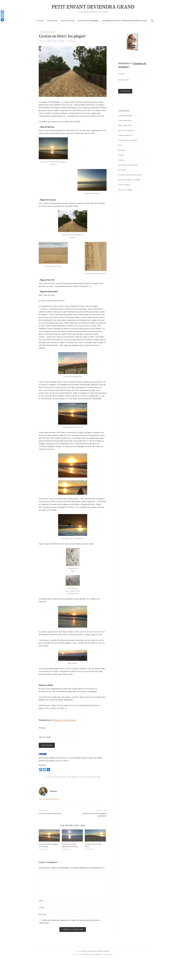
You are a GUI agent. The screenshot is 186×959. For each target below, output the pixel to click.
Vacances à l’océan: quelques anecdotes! (70, 845)
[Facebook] (2, 12)
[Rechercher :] (152, 21)
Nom (41, 901)
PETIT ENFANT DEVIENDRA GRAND (93, 7)
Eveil (120, 145)
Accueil (40, 21)
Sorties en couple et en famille (129, 180)
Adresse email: (45, 737)
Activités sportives (125, 120)
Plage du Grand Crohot (81, 777)
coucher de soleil (54, 777)
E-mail (42, 907)
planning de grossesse (64, 720)
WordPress (85, 954)
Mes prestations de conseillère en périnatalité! (124, 21)
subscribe (89, 920)
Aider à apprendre (124, 125)
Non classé (122, 170)
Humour (121, 160)
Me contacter (67, 21)
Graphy (98, 954)
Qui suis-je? (52, 21)
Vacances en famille (47, 32)
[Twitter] (2, 16)
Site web (42, 914)
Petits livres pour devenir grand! (130, 175)
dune (64, 777)
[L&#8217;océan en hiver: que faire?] (95, 835)
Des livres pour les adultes (127, 140)
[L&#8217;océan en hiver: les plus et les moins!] (49, 835)
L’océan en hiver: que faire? (50, 813)
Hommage (122, 150)
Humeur (121, 155)
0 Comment (71, 41)
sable (98, 777)
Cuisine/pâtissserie (125, 135)
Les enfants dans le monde (128, 165)
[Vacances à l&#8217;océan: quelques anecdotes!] (72, 835)
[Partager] (2, 20)
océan (68, 777)
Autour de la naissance (126, 130)
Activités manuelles (125, 116)
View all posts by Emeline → (49, 799)
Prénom (42, 728)
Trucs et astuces (124, 185)
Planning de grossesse (88, 21)
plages (93, 777)
